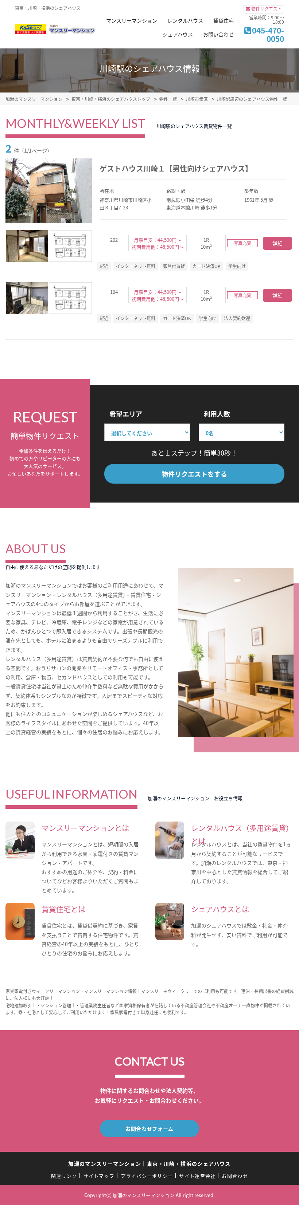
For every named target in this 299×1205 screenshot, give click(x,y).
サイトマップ (99, 1175)
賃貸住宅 (223, 20)
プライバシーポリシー (147, 1175)
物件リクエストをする (194, 474)
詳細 (277, 243)
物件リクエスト (266, 8)
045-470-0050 (268, 34)
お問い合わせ (218, 34)
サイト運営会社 (197, 1175)
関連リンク (64, 1175)
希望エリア (125, 413)
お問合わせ (235, 1175)
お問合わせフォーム (149, 1128)
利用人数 (217, 413)
